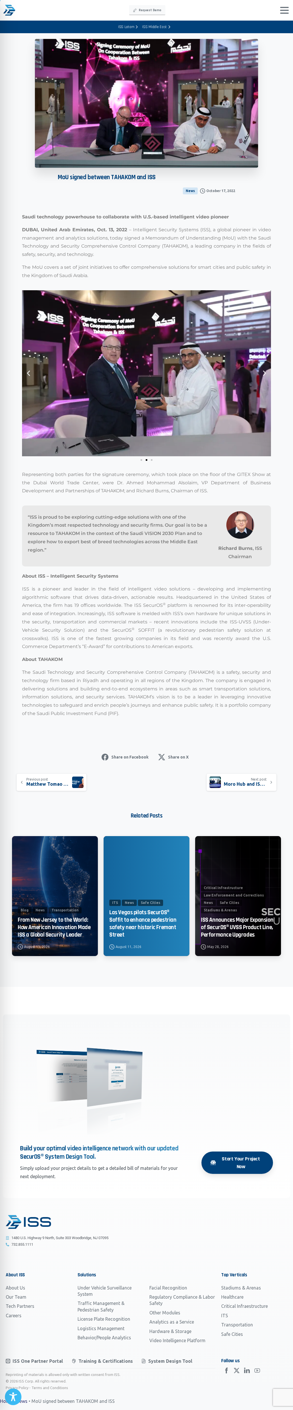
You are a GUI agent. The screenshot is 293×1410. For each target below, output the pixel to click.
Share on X (178, 757)
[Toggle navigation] (284, 10)
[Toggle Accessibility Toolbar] (13, 1397)
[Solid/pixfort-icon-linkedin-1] (247, 1370)
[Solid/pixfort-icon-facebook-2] (226, 1370)
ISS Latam (126, 26)
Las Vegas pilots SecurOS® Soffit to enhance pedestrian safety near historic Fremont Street (143, 924)
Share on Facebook (130, 757)
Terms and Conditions (49, 1388)
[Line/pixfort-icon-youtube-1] (257, 1370)
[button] (28, 373)
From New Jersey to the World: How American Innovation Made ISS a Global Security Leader (54, 927)
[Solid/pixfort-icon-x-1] (236, 1370)
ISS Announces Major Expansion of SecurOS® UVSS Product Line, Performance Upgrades (237, 927)
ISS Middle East (154, 26)
